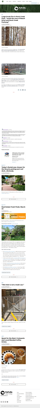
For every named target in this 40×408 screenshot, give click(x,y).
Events (23, 1)
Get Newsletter (34, 3)
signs (2, 282)
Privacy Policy (19, 400)
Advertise (14, 1)
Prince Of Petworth (6, 24)
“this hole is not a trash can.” (13, 285)
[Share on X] (20, 90)
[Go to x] (1, 402)
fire (2, 14)
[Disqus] (14, 118)
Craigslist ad (3, 193)
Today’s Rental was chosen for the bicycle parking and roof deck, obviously (13, 169)
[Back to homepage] (3, 1)
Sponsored (3, 204)
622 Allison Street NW (14, 223)
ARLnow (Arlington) (29, 392)
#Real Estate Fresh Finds (6, 272)
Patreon (18, 399)
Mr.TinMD (5, 365)
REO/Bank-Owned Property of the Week (10, 267)
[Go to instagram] (5, 402)
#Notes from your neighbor (6, 326)
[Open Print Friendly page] (25, 90)
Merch (27, 1)
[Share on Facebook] (18, 90)
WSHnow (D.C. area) (29, 400)
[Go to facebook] (3, 402)
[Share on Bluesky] (23, 90)
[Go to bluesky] (7, 402)
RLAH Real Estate (12, 221)
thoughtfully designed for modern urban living (13, 263)
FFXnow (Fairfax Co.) (29, 395)
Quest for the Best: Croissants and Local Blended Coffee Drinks (13, 340)
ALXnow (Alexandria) (29, 393)
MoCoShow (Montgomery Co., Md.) (31, 396)
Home (7, 1)
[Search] (38, 3)
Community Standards (20, 393)
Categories (19, 1)
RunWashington (28, 399)
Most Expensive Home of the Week (9, 251)
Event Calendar (19, 396)
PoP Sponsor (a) (5, 210)
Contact (18, 395)
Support (30, 1)
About (10, 1)
